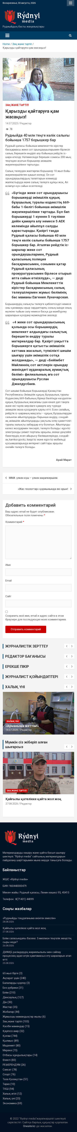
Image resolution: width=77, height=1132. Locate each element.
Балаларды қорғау (14, 983)
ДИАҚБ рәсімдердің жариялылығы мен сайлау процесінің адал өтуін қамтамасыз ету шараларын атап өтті (37, 955)
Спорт (6, 1074)
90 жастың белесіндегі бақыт (29, 726)
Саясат (7, 1069)
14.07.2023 (11, 123)
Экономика (10, 1103)
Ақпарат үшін (11, 978)
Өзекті (7, 1060)
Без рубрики (10, 987)
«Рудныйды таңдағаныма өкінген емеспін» (29, 918)
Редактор (26, 123)
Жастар (7, 1007)
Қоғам (7, 1035)
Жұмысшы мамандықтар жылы (22, 1016)
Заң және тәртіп (17, 105)
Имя (8, 565)
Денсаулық (10, 997)
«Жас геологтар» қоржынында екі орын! (43, 489)
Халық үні (13, 721)
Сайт (8, 596)
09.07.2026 (12, 729)
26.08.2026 (12, 807)
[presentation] (66, 646)
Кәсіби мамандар (13, 1026)
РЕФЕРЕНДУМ (11, 1064)
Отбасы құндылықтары (17, 1055)
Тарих (6, 1084)
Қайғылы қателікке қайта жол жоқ (24, 928)
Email (8, 580)
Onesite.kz (29, 1126)
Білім (10, 790)
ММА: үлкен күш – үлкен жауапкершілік (33, 478)
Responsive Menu (70, 3)
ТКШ (6, 1088)
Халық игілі (9, 1093)
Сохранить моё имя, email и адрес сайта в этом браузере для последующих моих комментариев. (35, 617)
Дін (5, 1002)
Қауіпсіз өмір (11, 1031)
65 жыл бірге (10, 973)
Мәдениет (9, 1045)
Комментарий (14, 522)
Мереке (7, 1050)
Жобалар (8, 1011)
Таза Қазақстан (13, 1079)
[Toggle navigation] (7, 35)
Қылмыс (8, 1040)
